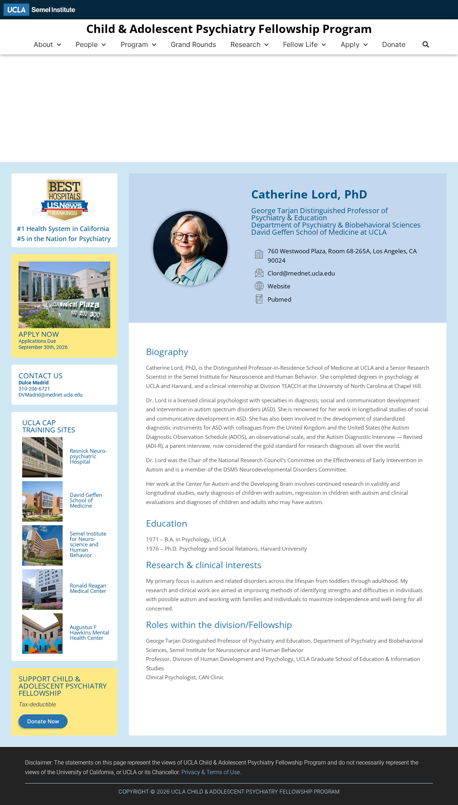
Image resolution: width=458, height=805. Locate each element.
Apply (350, 44)
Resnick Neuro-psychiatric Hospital (88, 456)
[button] (426, 45)
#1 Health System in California (63, 228)
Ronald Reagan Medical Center (88, 588)
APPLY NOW (39, 334)
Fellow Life (300, 44)
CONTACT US (41, 375)
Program (134, 44)
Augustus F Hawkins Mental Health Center (89, 632)
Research (245, 44)
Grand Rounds (193, 44)
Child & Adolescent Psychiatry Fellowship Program (229, 28)
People (86, 44)
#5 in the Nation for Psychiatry (64, 238)
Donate (393, 44)
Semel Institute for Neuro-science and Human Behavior (88, 544)
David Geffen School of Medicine (86, 500)
